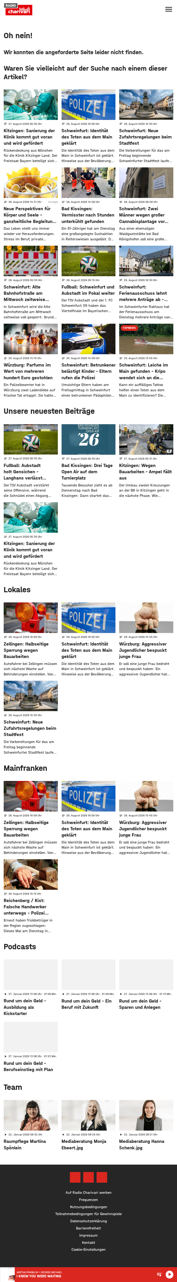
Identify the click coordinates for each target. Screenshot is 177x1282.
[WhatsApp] (102, 1177)
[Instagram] (88, 1177)
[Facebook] (75, 1177)
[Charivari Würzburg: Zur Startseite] (18, 9)
